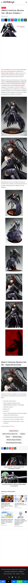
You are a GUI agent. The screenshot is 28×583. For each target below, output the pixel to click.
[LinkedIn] (7, 448)
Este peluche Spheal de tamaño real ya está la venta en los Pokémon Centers (7, 521)
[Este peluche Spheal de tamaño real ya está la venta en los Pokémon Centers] (7, 514)
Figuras (3, 7)
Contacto (23, 573)
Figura (8, 436)
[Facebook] (2, 448)
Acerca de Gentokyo (7, 573)
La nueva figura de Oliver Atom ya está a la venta (20, 505)
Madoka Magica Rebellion (14, 439)
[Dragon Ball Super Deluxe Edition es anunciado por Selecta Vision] (7, 498)
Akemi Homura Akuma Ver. (10, 433)
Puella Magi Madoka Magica (14, 442)
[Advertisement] (14, 52)
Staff (14, 573)
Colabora (18, 573)
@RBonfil (22, 571)
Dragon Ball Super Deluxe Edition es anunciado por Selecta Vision (7, 505)
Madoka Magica (17, 436)
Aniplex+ (13, 426)
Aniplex (23, 433)
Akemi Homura (14, 431)
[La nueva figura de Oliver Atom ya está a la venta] (21, 498)
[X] (5, 448)
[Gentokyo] (8, 2)
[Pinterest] (10, 448)
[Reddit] (13, 448)
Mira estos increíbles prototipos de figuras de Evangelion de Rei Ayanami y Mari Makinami (21, 522)
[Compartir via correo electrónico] (15, 448)
